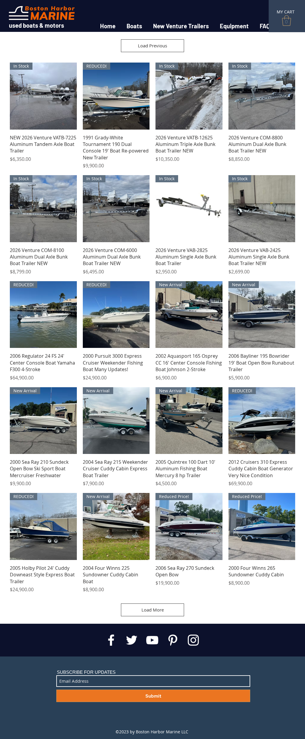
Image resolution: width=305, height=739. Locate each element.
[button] (286, 20)
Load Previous (152, 46)
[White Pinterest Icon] (172, 640)
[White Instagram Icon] (193, 640)
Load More (152, 610)
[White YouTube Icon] (152, 640)
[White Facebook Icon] (111, 640)
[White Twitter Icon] (131, 640)
